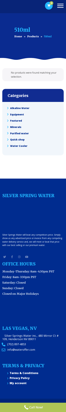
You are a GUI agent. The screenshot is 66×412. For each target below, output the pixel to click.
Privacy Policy (20, 378)
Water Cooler (18, 146)
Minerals (15, 127)
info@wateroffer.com (21, 349)
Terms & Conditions (24, 373)
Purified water (19, 133)
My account (18, 383)
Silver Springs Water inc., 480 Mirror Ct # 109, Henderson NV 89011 (30, 337)
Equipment (17, 114)
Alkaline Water (19, 108)
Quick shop (17, 139)
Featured (16, 120)
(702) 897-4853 (16, 344)
